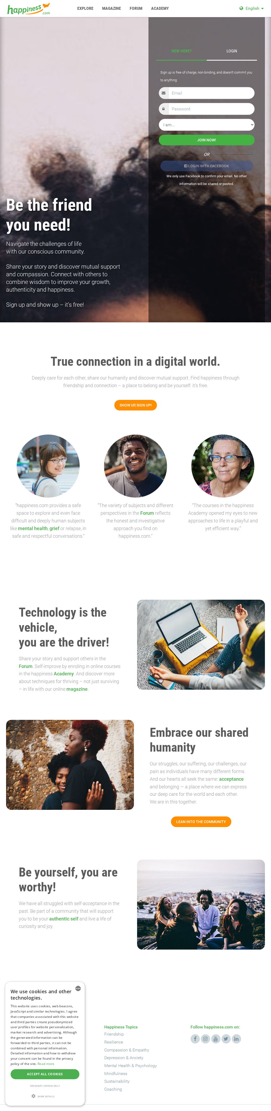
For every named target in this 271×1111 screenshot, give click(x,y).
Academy (64, 673)
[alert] (45, 1044)
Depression (114, 1057)
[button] (45, 1096)
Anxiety (136, 1057)
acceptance (231, 779)
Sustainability (117, 1081)
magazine (77, 689)
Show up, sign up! (136, 405)
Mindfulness (115, 1073)
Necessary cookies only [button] (45, 1085)
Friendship (114, 1034)
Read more (46, 1064)
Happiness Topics (121, 1026)
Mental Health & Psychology (130, 1065)
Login (232, 50)
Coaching (113, 1089)
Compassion (116, 1050)
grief (54, 528)
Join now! (206, 140)
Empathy (141, 1050)
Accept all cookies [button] (45, 1074)
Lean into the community (201, 822)
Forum (147, 513)
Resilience (113, 1042)
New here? (181, 50)
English (252, 8)
